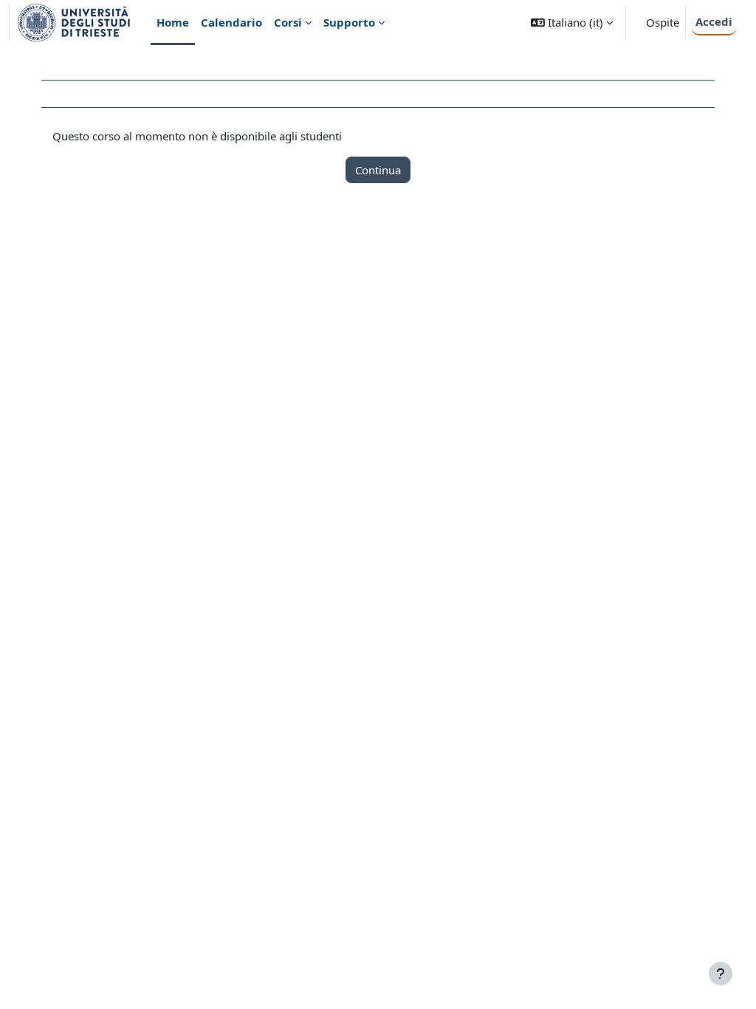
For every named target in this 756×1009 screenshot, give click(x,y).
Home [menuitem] (173, 22)
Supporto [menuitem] (349, 22)
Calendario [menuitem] (231, 22)
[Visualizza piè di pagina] (720, 973)
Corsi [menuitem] (288, 22)
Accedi (713, 21)
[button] (571, 22)
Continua (378, 170)
